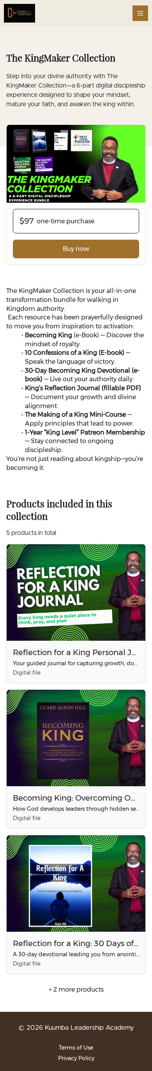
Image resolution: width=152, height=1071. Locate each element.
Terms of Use (76, 1047)
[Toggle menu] (140, 13)
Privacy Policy (76, 1058)
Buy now (76, 248)
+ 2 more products (76, 989)
